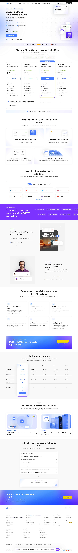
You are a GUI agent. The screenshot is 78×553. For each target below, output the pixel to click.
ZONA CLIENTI (68, 3)
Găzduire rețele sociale (9, 532)
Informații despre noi (9, 544)
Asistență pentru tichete (50, 279)
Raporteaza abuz (68, 517)
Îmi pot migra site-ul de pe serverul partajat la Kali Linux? (31, 456)
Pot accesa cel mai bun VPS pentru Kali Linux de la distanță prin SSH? (34, 472)
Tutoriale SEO (42, 535)
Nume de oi (28, 515)
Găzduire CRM (8, 537)
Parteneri (55, 522)
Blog (66, 520)
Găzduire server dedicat (9, 522)
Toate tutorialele (42, 530)
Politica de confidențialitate (38, 544)
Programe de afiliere (57, 515)
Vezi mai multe (38, 199)
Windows (52, 57)
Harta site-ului (50, 544)
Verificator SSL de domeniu (30, 522)
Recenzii (55, 520)
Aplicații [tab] (29, 184)
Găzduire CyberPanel (47, 520)
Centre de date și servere (57, 517)
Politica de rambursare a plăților (19, 544)
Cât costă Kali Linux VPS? (25, 462)
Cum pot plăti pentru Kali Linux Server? (28, 459)
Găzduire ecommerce (9, 534)
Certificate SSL (28, 517)
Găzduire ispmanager (47, 522)
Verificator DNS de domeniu (30, 520)
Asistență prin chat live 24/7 (50, 276)
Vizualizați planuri (11, 35)
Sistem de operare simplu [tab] (37, 184)
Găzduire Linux (46, 517)
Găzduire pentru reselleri (9, 530)
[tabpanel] (39, 194)
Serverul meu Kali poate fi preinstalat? (28, 465)
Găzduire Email (8, 535)
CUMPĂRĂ (14, 78)
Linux (48, 57)
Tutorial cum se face (43, 537)
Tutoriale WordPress (43, 532)
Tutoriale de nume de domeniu (44, 534)
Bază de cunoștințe (62, 276)
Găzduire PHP (46, 515)
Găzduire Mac (8, 525)
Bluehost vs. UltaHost (26, 530)
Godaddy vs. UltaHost (26, 535)
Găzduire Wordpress (9, 517)
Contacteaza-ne (68, 515)
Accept (57, 549)
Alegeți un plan (62, 341)
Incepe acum (67, 497)
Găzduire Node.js (46, 519)
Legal (45, 544)
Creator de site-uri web (38, 3)
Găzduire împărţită (8, 515)
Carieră (67, 522)
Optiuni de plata (56, 519)
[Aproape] (61, 549)
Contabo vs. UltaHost (26, 534)
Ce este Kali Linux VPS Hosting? (27, 453)
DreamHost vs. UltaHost (26, 532)
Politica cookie (52, 549)
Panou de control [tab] (47, 184)
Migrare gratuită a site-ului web (58, 525)
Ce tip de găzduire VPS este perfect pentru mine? (39, 111)
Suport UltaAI (59, 279)
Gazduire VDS (12, 105)
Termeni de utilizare (29, 544)
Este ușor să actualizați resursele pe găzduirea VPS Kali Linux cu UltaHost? (35, 469)
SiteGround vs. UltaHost (26, 537)
